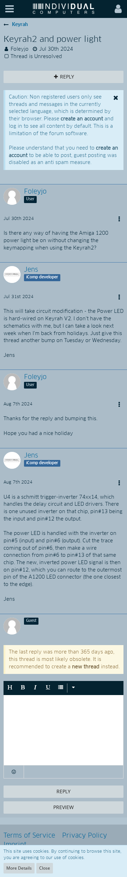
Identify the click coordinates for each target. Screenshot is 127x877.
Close (44, 868)
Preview (63, 807)
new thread (85, 666)
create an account (82, 118)
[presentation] (63, 730)
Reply (63, 791)
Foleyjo (20, 49)
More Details (19, 868)
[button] (10, 9)
